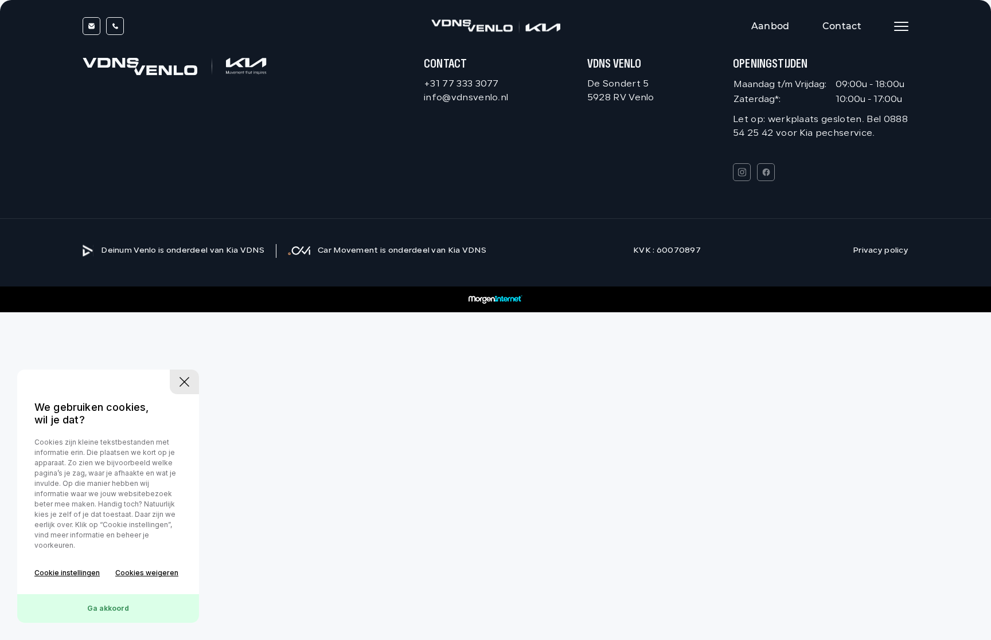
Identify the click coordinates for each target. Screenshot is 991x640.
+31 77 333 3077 (461, 84)
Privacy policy (880, 250)
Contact (841, 26)
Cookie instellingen (67, 572)
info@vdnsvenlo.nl (466, 98)
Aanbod (770, 26)
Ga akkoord (108, 608)
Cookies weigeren (146, 572)
